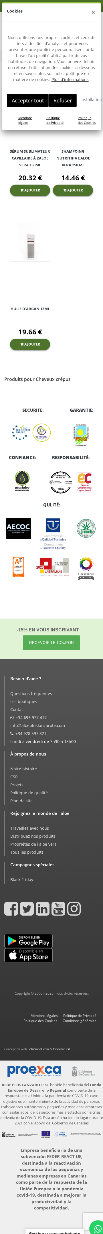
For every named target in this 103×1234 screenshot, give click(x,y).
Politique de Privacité (55, 120)
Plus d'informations (70, 79)
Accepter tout (28, 100)
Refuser (63, 100)
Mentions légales (25, 120)
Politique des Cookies (87, 120)
